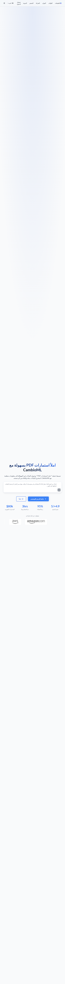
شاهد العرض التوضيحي (37, 499)
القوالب (50, 3)
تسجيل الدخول (19, 3)
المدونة (25, 3)
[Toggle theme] (4, 3)
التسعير (31, 3)
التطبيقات (57, 3)
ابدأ (20, 499)
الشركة (38, 3)
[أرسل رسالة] (59, 490)
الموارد (44, 3)
